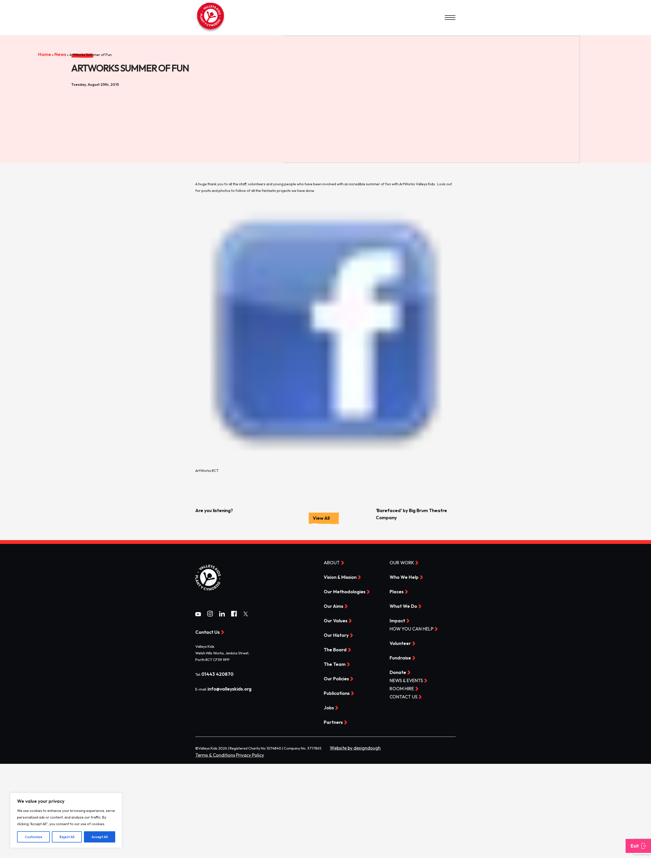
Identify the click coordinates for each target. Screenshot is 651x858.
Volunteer (398, 642)
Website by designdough (350, 745)
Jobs (328, 706)
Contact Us (205, 632)
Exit (634, 846)
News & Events (403, 679)
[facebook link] (234, 615)
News (36, 41)
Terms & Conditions (211, 752)
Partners (331, 720)
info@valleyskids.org (226, 688)
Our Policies (334, 677)
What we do (400, 605)
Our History (334, 634)
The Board (333, 648)
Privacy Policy (239, 752)
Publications (335, 691)
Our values (333, 619)
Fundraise (398, 656)
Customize (33, 837)
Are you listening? (211, 510)
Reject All (67, 837)
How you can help (407, 628)
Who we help (401, 576)
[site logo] (208, 594)
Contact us (401, 695)
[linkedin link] (222, 615)
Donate (396, 671)
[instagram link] (210, 615)
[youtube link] (198, 614)
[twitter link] (245, 614)
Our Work (399, 562)
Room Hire (399, 687)
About (330, 562)
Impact (396, 619)
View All (321, 518)
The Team (333, 662)
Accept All (100, 837)
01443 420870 (214, 673)
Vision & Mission (338, 576)
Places (395, 591)
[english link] (210, 32)
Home (23, 41)
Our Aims (331, 605)
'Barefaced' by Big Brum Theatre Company (414, 510)
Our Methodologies (341, 591)
